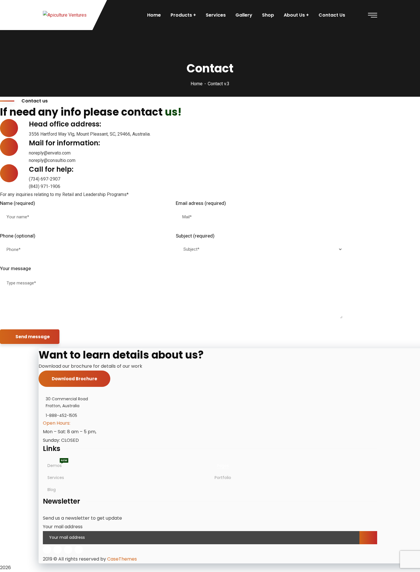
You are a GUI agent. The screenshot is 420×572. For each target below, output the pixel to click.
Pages (223, 465)
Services (55, 477)
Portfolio (223, 477)
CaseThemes (122, 559)
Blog (51, 489)
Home (197, 83)
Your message (15, 268)
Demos (54, 465)
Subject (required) (195, 236)
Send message (32, 337)
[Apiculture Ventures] (65, 15)
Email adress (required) (201, 203)
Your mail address (63, 526)
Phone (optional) (17, 236)
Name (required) (17, 203)
